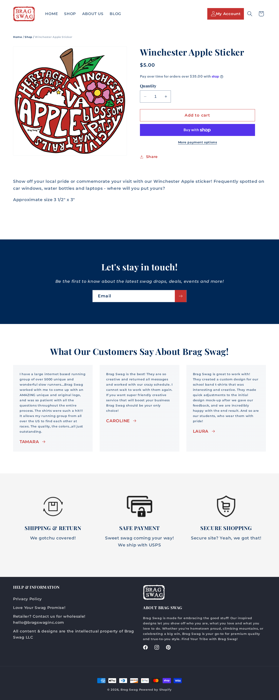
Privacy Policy (27, 599)
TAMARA (29, 441)
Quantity (148, 85)
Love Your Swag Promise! (39, 607)
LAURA (201, 431)
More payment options (197, 142)
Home (17, 37)
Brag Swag (130, 689)
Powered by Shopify (155, 689)
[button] (249, 14)
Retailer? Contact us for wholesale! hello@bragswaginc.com (49, 619)
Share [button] (152, 156)
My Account (228, 13)
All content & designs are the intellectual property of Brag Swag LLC (73, 634)
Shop (28, 37)
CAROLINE (118, 420)
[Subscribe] (180, 296)
